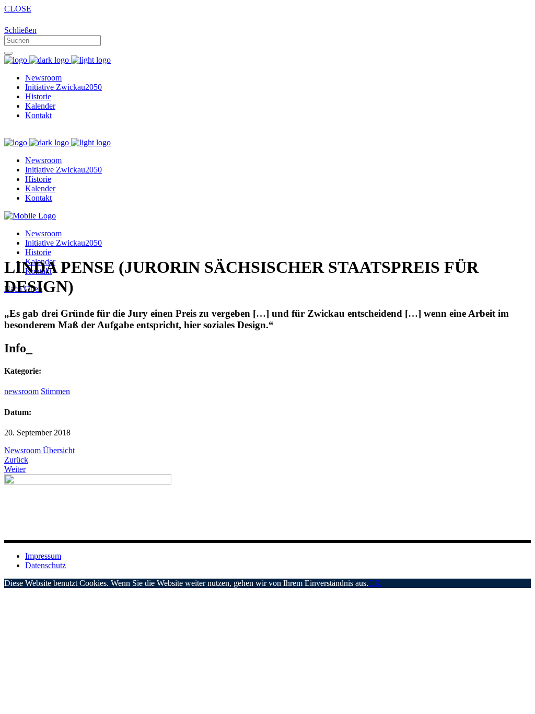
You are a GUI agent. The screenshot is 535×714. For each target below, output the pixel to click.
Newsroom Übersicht (39, 450)
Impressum (43, 555)
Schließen (20, 30)
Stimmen (55, 391)
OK (374, 583)
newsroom (21, 391)
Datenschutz (45, 565)
